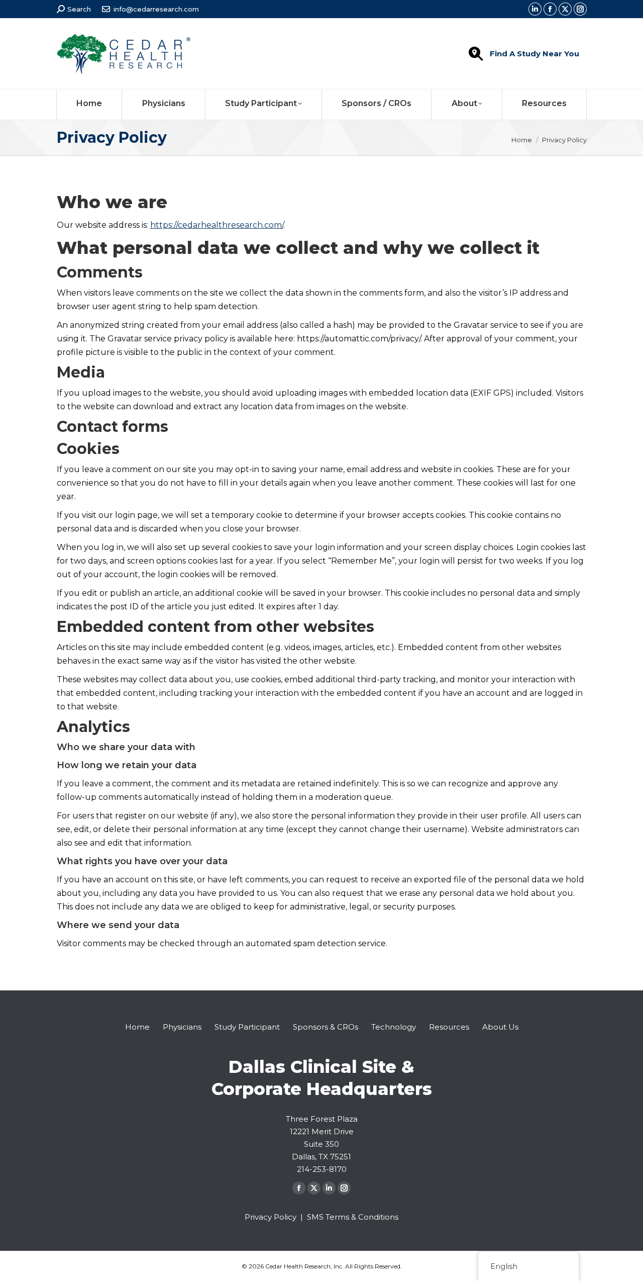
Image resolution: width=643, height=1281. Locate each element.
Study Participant (247, 1027)
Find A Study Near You (534, 53)
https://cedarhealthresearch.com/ (216, 225)
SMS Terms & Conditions (352, 1217)
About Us (500, 1027)
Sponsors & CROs (325, 1027)
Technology (393, 1027)
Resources (449, 1027)
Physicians (182, 1027)
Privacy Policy (270, 1217)
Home (137, 1027)
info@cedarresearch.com (156, 9)
